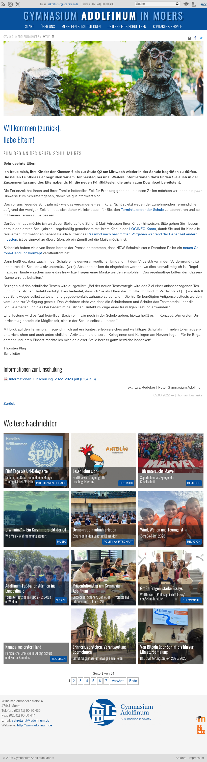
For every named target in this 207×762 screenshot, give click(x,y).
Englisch (58, 658)
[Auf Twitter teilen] (200, 37)
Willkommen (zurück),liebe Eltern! (32, 133)
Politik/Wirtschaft (51, 483)
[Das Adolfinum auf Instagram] (10, 4)
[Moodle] (186, 4)
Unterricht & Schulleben (127, 26)
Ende (133, 681)
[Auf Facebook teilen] (195, 37)
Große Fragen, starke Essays (161, 588)
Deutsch (126, 483)
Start (29, 26)
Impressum (196, 758)
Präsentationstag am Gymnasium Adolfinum (98, 588)
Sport (61, 600)
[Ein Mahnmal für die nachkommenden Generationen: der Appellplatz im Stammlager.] (103, 636)
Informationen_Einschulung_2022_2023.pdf (52, 379)
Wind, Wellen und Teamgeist (161, 529)
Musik (61, 541)
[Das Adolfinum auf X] (17, 4)
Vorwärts (118, 681)
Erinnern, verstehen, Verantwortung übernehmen (99, 649)
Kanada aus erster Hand (23, 647)
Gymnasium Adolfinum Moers (21, 37)
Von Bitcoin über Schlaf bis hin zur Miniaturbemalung (166, 649)
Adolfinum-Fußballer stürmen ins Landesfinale (30, 588)
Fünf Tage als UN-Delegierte (26, 471)
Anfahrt (181, 758)
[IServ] (203, 4)
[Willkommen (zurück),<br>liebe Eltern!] (103, 115)
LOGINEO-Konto (142, 229)
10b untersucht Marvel (157, 471)
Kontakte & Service (167, 26)
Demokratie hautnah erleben (94, 529)
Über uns (48, 26)
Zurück (9, 403)
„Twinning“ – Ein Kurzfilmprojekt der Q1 (35, 529)
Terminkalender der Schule (142, 210)
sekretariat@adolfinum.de (63, 4)
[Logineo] (194, 4)
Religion (193, 541)
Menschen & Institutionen (81, 26)
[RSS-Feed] (3, 4)
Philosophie (191, 600)
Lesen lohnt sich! (85, 471)
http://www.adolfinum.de (34, 725)
